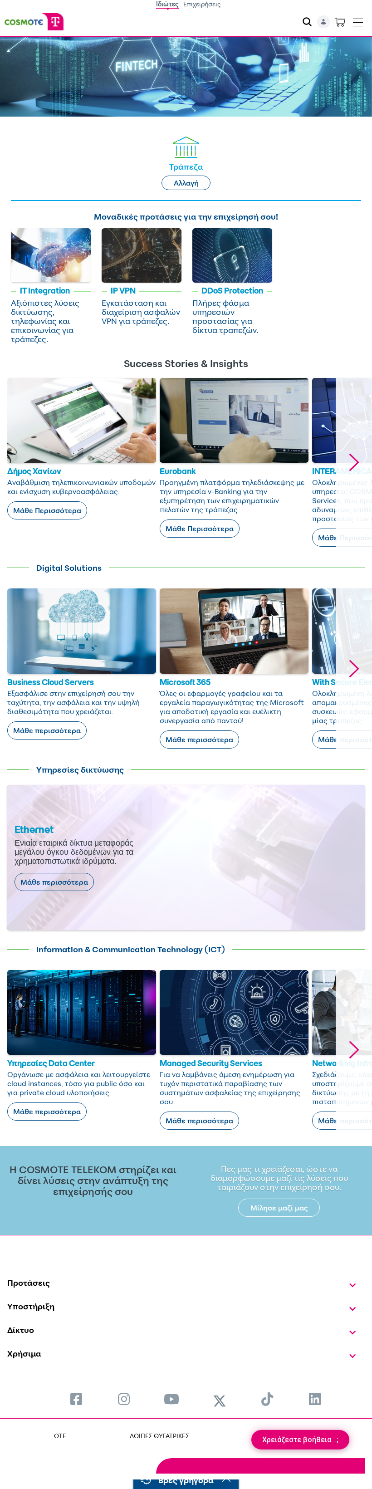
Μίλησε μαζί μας (279, 1207)
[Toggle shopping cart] (340, 22)
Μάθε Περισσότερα (47, 510)
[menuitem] (76, 1399)
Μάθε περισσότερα (47, 730)
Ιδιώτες (167, 4)
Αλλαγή (186, 182)
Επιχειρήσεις (202, 4)
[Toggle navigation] (358, 20)
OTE (60, 1436)
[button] (354, 462)
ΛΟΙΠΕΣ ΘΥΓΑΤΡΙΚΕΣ (159, 1436)
